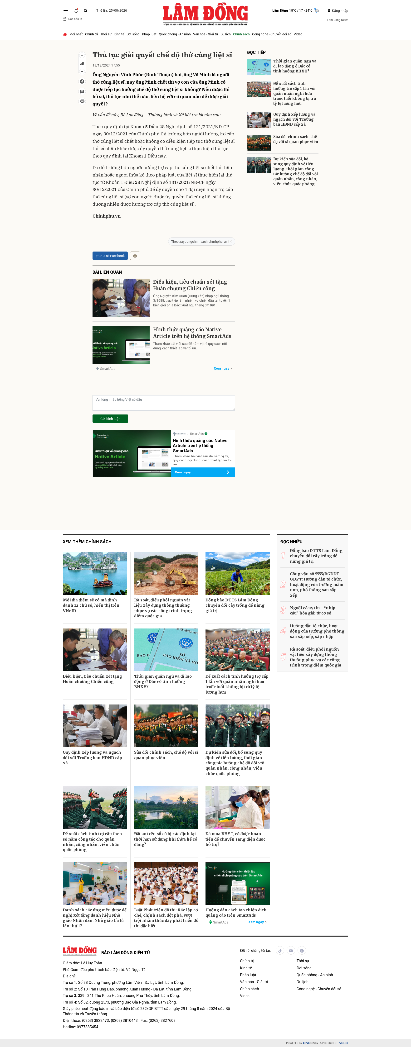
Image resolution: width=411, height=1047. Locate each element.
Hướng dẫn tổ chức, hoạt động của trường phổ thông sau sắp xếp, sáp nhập (317, 631)
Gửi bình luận (110, 418)
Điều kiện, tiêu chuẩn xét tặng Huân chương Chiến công (190, 285)
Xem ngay (221, 368)
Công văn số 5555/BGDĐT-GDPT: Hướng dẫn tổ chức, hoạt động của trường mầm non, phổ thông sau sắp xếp (316, 584)
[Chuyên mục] (65, 10)
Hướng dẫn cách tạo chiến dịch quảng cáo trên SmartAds (236, 913)
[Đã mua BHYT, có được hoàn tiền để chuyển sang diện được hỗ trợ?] (238, 807)
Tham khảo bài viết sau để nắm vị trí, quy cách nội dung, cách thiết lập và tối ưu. (190, 346)
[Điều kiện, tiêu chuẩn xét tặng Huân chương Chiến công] (121, 298)
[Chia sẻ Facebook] (82, 81)
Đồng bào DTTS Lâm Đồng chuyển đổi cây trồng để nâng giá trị (235, 605)
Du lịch (225, 34)
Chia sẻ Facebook (111, 255)
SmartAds (107, 368)
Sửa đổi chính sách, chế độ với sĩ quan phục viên (295, 139)
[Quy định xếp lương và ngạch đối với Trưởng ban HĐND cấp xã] (259, 120)
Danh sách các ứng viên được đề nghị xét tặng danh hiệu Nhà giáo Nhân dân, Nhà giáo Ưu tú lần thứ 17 (95, 918)
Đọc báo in (75, 19)
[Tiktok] (280, 950)
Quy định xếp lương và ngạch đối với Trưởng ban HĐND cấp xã (294, 119)
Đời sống (133, 34)
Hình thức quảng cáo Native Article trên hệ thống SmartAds (192, 333)
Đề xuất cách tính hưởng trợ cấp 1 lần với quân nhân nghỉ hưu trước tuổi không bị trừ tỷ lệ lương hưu (294, 93)
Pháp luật (149, 34)
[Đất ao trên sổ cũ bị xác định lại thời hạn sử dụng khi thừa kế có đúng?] (166, 807)
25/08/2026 (111, 10)
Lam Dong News (337, 20)
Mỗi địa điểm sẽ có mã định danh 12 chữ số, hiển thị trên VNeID (91, 605)
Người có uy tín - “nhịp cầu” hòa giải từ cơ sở (312, 610)
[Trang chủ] (65, 34)
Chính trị (91, 34)
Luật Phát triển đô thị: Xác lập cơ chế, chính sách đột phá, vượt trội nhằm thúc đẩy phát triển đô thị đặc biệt (166, 918)
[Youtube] (291, 950)
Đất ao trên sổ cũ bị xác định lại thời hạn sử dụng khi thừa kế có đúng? (165, 839)
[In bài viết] (82, 101)
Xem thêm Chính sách (87, 541)
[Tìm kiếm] (86, 10)
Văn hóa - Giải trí (205, 34)
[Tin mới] (76, 10)
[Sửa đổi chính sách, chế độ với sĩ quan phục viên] (259, 143)
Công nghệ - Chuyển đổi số (271, 34)
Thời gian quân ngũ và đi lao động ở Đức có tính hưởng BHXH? (294, 66)
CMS (310, 1043)
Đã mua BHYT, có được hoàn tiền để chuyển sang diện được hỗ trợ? (235, 839)
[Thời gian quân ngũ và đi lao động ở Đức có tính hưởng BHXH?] (259, 67)
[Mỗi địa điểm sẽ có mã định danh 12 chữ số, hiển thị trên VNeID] (95, 573)
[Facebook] (302, 950)
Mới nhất (76, 34)
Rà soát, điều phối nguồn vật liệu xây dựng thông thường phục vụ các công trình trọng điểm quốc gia (163, 608)
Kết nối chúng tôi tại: (255, 950)
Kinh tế (119, 34)
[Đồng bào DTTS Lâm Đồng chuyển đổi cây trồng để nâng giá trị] (238, 573)
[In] (135, 256)
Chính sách (241, 34)
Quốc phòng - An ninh (175, 34)
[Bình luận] (82, 91)
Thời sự (105, 34)
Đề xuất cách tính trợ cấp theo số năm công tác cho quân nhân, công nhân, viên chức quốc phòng (92, 841)
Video (298, 34)
